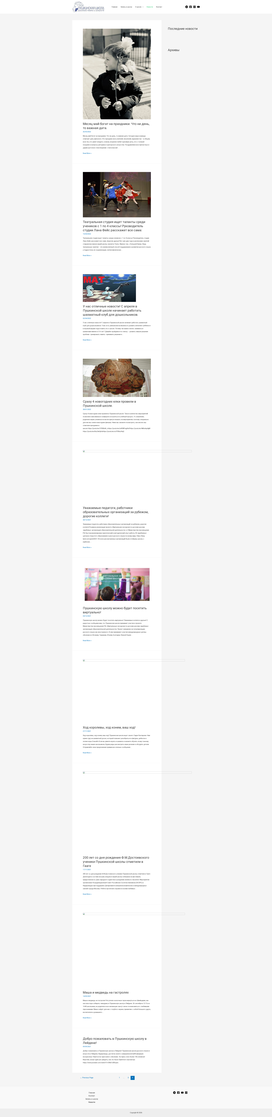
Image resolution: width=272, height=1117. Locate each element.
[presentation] (142, 7)
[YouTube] (198, 7)
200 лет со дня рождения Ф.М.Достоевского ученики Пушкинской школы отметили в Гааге (116, 862)
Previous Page (86, 1078)
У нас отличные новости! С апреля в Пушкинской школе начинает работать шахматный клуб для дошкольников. (112, 310)
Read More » (87, 153)
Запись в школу (126, 7)
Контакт (159, 7)
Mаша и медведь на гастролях (106, 992)
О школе (138, 7)
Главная (114, 7)
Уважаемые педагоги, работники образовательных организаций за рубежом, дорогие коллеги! (115, 512)
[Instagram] (194, 7)
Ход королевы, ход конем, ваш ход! (109, 727)
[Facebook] (190, 7)
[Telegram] (186, 7)
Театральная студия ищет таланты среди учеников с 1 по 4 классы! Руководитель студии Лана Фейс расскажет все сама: (114, 226)
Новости (150, 7)
